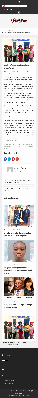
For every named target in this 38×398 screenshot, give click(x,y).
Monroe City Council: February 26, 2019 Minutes (16, 189)
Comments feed (9, 380)
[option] (14, 9)
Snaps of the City (7, 9)
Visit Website (17, 171)
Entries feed (8, 378)
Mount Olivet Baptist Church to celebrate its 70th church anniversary (18, 181)
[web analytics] (5, 361)
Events (11, 74)
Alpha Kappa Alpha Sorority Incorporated (16, 144)
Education (6, 74)
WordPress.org (8, 383)
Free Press (22, 72)
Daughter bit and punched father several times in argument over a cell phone (18, 270)
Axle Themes (25, 395)
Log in (6, 375)
